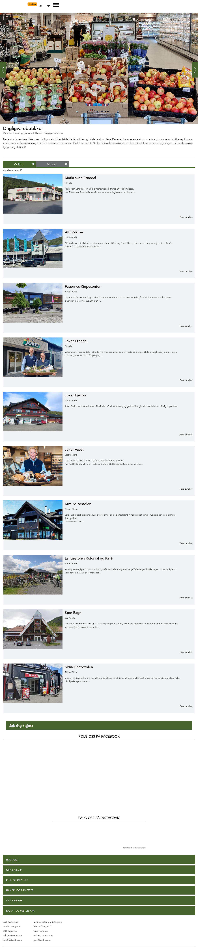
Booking (32, 4)
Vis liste (18, 164)
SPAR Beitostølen (79, 667)
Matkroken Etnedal (80, 178)
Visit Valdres (14, 900)
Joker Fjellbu (75, 395)
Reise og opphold (17, 880)
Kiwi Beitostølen (78, 504)
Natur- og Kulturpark (20, 911)
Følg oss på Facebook (99, 737)
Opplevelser (14, 870)
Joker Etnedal (76, 341)
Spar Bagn (73, 613)
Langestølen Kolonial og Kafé (89, 558)
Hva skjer (12, 860)
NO (40, 6)
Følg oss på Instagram (99, 818)
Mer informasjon (182, 217)
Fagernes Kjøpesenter (83, 286)
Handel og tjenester (19, 890)
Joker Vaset (74, 450)
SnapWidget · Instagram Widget (134, 848)
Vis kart (51, 164)
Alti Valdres (74, 232)
